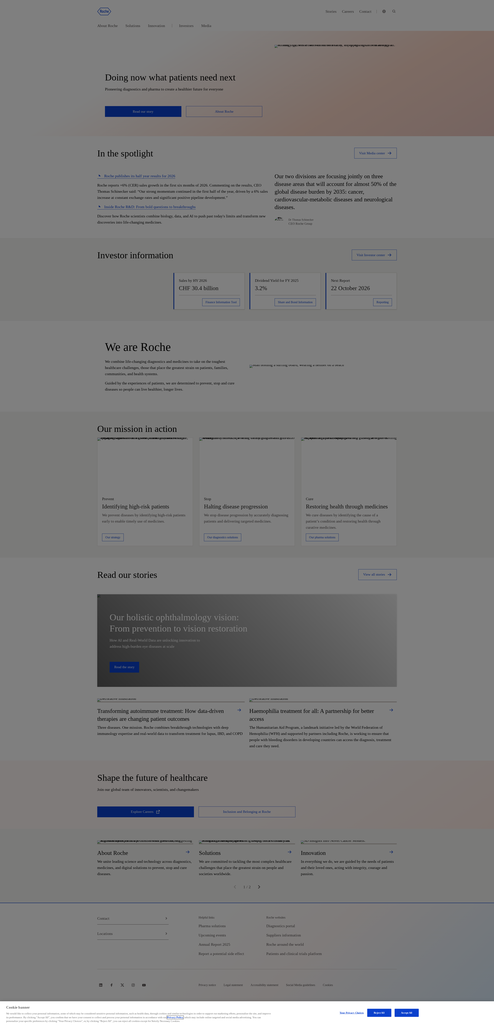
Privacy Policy (175, 1017)
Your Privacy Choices (352, 1012)
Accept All (406, 1012)
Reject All (379, 1012)
